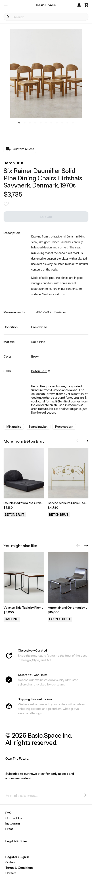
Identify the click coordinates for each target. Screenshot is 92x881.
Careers (11, 873)
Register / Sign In (17, 857)
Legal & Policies (16, 841)
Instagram (12, 823)
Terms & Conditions (19, 867)
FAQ (8, 812)
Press (9, 829)
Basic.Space (46, 5)
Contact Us (13, 818)
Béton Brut (13, 162)
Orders (10, 862)
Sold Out (46, 217)
